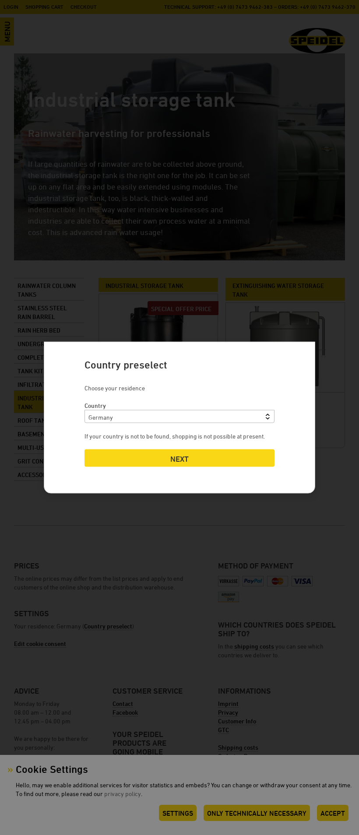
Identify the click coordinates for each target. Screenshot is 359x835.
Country (95, 405)
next (179, 458)
